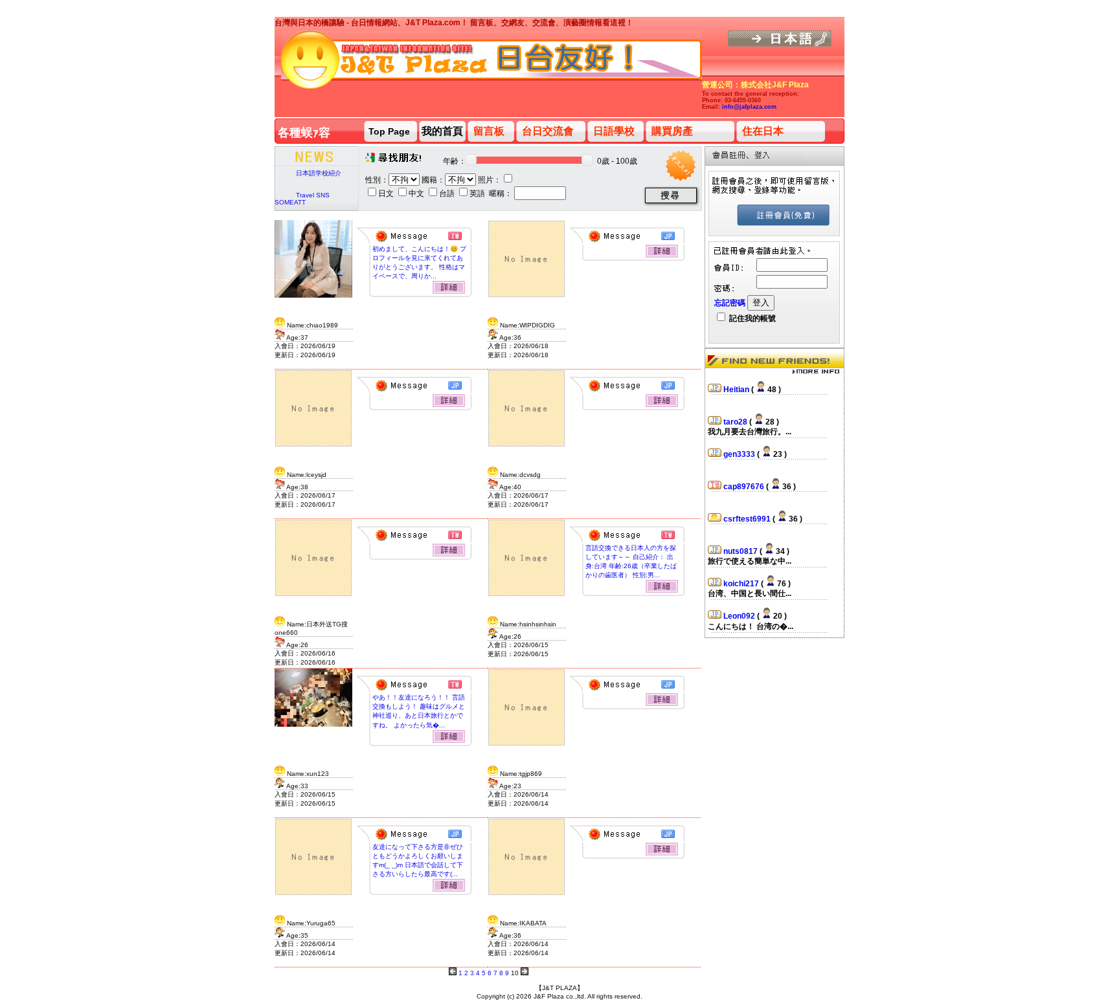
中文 (417, 193)
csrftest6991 (748, 513)
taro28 (736, 416)
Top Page (389, 131)
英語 (478, 193)
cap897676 (744, 480)
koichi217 (742, 577)
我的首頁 (442, 131)
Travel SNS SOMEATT (302, 199)
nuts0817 (741, 545)
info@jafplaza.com (749, 107)
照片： (489, 179)
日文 (387, 193)
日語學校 (614, 131)
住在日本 (763, 131)
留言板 (488, 131)
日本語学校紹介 (318, 173)
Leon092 (740, 610)
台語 (448, 193)
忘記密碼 (729, 302)
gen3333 (740, 448)
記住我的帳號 (751, 318)
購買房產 (672, 131)
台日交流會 (548, 131)
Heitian (737, 383)
